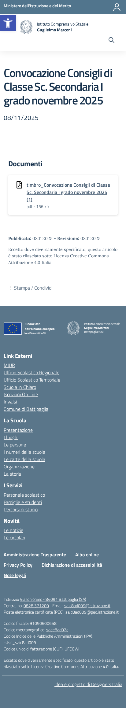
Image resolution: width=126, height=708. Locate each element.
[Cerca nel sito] (111, 41)
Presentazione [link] (18, 430)
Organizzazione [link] (19, 466)
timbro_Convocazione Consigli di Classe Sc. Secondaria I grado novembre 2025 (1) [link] (68, 192)
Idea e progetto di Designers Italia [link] (88, 684)
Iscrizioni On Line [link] (21, 394)
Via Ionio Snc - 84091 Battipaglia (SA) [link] (53, 599)
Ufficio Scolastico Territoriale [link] (32, 379)
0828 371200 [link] (36, 605)
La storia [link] (12, 473)
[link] (8, 23)
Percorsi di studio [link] (21, 509)
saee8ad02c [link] (57, 629)
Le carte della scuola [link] (24, 459)
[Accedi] (116, 7)
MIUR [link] (9, 365)
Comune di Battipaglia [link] (26, 409)
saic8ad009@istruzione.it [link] (87, 605)
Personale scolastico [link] (24, 494)
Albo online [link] (87, 554)
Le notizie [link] (13, 530)
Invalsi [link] (10, 401)
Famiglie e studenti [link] (23, 502)
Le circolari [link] (14, 537)
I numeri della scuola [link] (24, 452)
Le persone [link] (15, 444)
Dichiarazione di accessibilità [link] (72, 565)
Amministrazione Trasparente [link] (35, 554)
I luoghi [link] (11, 437)
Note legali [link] (15, 575)
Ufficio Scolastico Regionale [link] (31, 372)
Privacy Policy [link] (18, 565)
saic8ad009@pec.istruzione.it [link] (92, 612)
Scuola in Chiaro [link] (20, 387)
